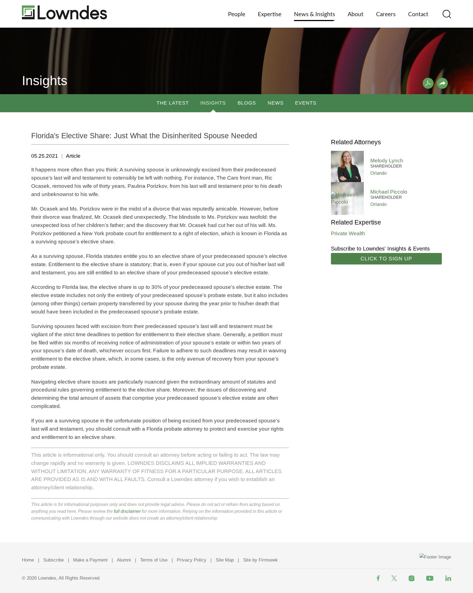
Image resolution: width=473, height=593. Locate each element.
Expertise (269, 14)
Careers (386, 14)
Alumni (124, 560)
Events (305, 103)
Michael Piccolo (388, 192)
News (276, 103)
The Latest (173, 103)
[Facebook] (378, 578)
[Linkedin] (448, 578)
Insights (213, 103)
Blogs (247, 103)
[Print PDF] (428, 83)
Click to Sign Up (386, 258)
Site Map (225, 560)
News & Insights (314, 14)
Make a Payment (90, 560)
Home (28, 560)
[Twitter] (394, 578)
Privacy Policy (191, 560)
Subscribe (53, 560)
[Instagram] (411, 578)
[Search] (447, 14)
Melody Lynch (386, 160)
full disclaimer (127, 511)
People (236, 14)
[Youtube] (430, 578)
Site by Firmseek (260, 560)
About (356, 14)
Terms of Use (154, 560)
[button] (442, 83)
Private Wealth (348, 233)
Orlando (378, 173)
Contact (418, 14)
